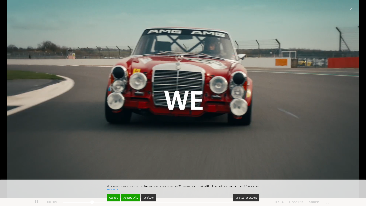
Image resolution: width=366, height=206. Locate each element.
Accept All (131, 197)
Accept (113, 197)
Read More (112, 189)
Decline (149, 197)
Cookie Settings (246, 197)
